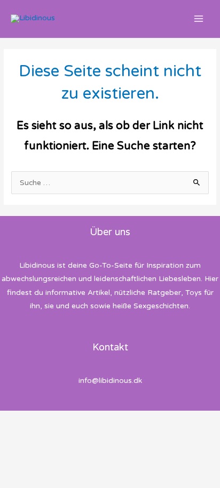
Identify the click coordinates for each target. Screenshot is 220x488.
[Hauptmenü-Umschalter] (199, 19)
